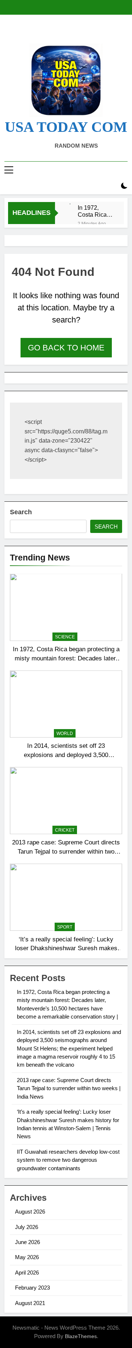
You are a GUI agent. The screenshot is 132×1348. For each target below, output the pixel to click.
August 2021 (30, 1303)
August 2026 (30, 1211)
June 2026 (27, 1242)
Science (65, 636)
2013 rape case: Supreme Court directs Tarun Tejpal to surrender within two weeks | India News (66, 851)
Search (21, 512)
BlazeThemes (81, 1336)
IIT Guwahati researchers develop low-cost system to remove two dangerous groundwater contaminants (68, 1160)
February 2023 (32, 1287)
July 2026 (26, 1227)
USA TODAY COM (66, 127)
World (64, 733)
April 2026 (27, 1272)
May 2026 (27, 1257)
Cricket (64, 830)
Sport (64, 927)
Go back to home (66, 347)
